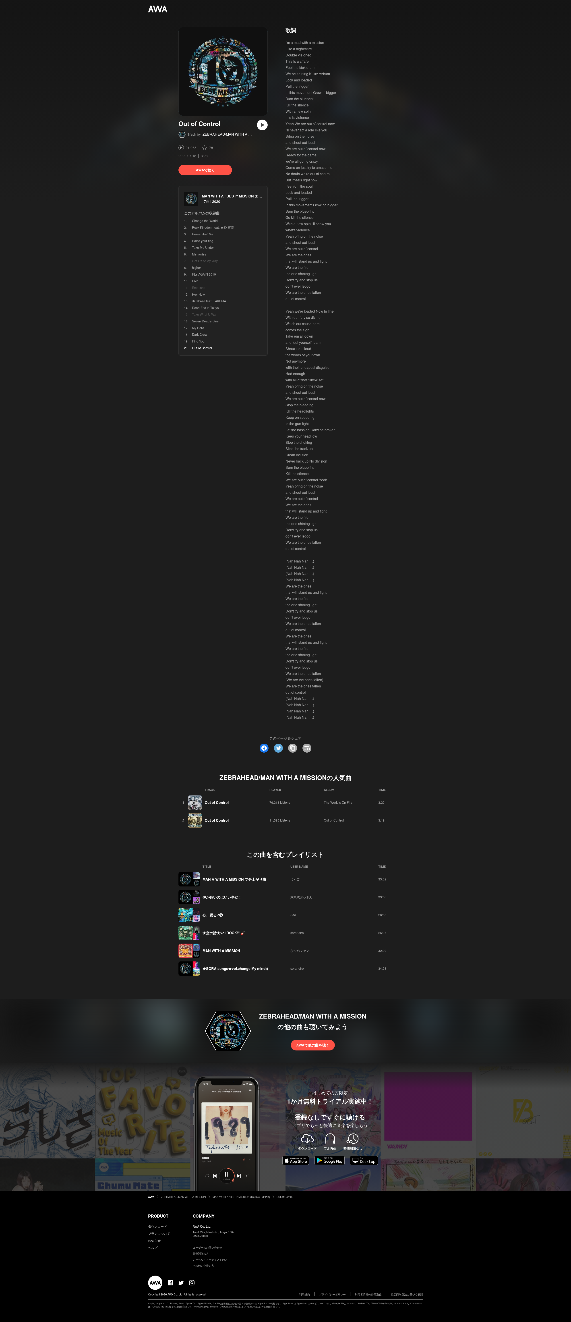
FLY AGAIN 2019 (204, 274)
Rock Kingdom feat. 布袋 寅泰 (213, 227)
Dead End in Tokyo (205, 307)
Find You (198, 341)
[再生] (262, 125)
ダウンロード (157, 1226)
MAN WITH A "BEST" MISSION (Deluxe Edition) (242, 196)
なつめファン (299, 950)
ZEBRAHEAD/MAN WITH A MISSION (233, 134)
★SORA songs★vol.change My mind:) (235, 968)
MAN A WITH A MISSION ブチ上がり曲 (234, 879)
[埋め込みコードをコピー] (306, 748)
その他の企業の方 (203, 1265)
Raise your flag (202, 241)
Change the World (205, 220)
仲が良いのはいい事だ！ (222, 897)
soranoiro (297, 932)
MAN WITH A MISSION (221, 950)
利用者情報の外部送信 (368, 1294)
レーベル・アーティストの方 (210, 1259)
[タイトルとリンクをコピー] (292, 748)
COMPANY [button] (203, 1216)
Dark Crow (199, 334)
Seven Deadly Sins (205, 321)
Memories (199, 254)
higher (196, 267)
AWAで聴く (205, 169)
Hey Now (198, 294)
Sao (293, 915)
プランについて (159, 1233)
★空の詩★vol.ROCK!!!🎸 (224, 932)
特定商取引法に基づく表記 (407, 1294)
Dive (195, 281)
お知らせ (154, 1240)
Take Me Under (203, 247)
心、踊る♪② (213, 914)
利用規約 (304, 1294)
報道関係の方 (201, 1253)
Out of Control (217, 802)
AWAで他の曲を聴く (312, 1045)
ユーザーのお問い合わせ (207, 1247)
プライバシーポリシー (332, 1294)
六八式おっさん (301, 897)
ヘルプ (152, 1247)
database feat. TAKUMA (209, 301)
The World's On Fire (338, 802)
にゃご (295, 879)
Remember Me (202, 234)
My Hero (198, 328)
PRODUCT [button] (158, 1216)
